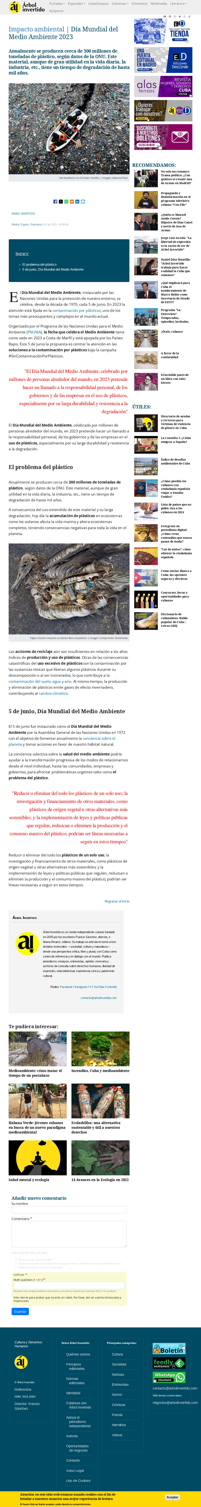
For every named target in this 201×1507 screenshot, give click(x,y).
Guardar (20, 1311)
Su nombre (20, 1203)
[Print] (83, 202)
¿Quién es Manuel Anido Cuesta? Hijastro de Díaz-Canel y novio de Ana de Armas (176, 222)
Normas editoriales (75, 1381)
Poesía (117, 1415)
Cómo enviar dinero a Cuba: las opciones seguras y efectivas (176, 574)
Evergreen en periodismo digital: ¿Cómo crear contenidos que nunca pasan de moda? (176, 533)
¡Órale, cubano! (172, 331)
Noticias (118, 1375)
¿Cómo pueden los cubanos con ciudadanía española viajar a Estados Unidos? (175, 488)
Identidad (73, 1393)
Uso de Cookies (78, 1481)
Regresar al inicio (117, 901)
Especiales (75, 3)
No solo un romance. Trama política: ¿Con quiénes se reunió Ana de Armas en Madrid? (176, 177)
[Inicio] (27, 7)
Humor (117, 1395)
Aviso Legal (75, 1471)
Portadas (55, 3)
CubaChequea (98, 3)
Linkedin (112, 986)
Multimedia (159, 3)
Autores (72, 1436)
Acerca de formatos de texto (29, 1253)
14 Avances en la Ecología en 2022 (100, 1179)
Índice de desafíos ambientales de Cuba (175, 461)
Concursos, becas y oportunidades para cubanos (175, 596)
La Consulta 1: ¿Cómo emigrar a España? (176, 440)
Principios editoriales (75, 1366)
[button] (166, 16)
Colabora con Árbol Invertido (78, 1405)
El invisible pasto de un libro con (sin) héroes (175, 378)
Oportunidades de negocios (77, 1448)
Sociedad (119, 1364)
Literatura (177, 3)
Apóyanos (56, 11)
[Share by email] (72, 202)
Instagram (81, 986)
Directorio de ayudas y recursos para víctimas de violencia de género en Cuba (176, 422)
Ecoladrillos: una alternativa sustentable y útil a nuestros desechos (96, 1127)
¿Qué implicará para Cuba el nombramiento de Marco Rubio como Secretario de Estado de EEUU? (175, 292)
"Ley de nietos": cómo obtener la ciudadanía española (176, 553)
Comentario (20, 1219)
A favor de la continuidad (170, 355)
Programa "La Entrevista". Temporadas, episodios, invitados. (175, 315)
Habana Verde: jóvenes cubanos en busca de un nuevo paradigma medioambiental (37, 1127)
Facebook (66, 986)
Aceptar (172, 1497)
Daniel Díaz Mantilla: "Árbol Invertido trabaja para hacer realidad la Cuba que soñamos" (176, 267)
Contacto (73, 1460)
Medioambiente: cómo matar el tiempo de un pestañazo (35, 1073)
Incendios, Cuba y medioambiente (100, 1070)
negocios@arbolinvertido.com (175, 1403)
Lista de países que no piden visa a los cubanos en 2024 (176, 508)
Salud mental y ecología (29, 1179)
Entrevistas (140, 3)
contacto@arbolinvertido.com (99, 997)
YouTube (99, 986)
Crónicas (118, 1405)
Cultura (117, 1354)
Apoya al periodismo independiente (78, 1421)
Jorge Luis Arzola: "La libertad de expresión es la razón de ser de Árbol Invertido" (176, 243)
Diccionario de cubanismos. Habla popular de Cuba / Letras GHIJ (174, 620)
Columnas (119, 3)
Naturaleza (36, 224)
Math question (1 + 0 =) (28, 1280)
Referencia (23, 1389)
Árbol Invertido (23, 213)
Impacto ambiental (36, 29)
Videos (117, 1435)
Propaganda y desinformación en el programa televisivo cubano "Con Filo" (176, 199)
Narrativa (119, 1425)
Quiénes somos (78, 1354)
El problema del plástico (39, 264)
